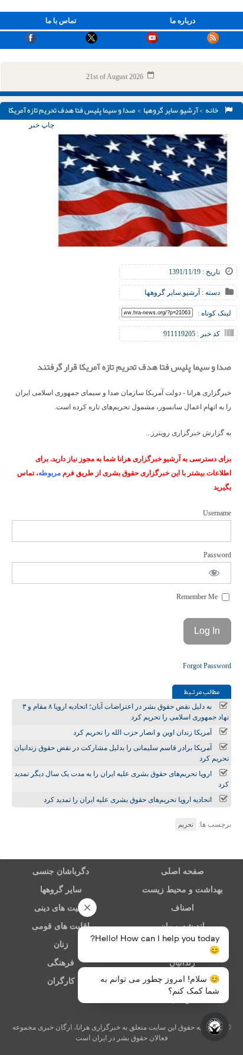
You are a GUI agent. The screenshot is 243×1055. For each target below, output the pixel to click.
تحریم (185, 824)
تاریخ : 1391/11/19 (194, 272)
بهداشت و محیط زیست (182, 889)
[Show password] (214, 573)
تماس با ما (60, 21)
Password (217, 555)
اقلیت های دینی (60, 907)
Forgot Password (207, 666)
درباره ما (182, 21)
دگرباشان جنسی (60, 871)
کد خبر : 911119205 (191, 334)
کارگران (61, 981)
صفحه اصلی (182, 871)
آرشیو (189, 110)
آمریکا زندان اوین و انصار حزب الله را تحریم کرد (142, 732)
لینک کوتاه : (214, 313)
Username (217, 513)
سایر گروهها (160, 110)
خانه (213, 110)
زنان (61, 944)
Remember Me (197, 597)
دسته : (210, 292)
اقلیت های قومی (61, 926)
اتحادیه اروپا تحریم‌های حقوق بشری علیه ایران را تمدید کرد (128, 800)
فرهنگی (60, 962)
